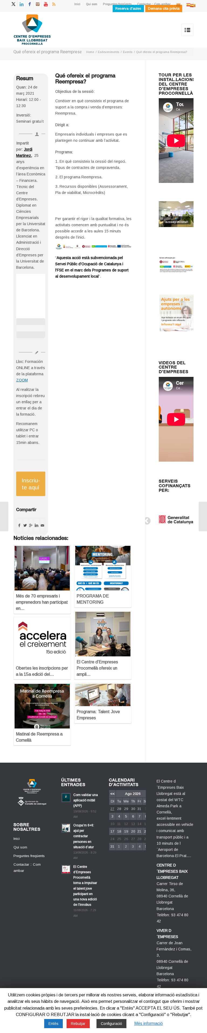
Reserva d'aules (128, 8)
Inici (77, 4)
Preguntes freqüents (117, 4)
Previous (145, 519)
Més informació (148, 1023)
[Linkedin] (21, 4)
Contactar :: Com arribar (154, 4)
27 (112, 809)
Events (127, 52)
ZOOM (22, 380)
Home (90, 52)
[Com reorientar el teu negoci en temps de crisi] (4, 516)
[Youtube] (46, 4)
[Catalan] (178, 4)
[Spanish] (188, 4)
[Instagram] (38, 4)
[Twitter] (13, 4)
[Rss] (54, 4)
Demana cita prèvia (164, 8)
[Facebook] (29, 4)
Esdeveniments (108, 52)
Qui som (91, 4)
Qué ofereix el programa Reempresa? (48, 51)
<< (112, 794)
